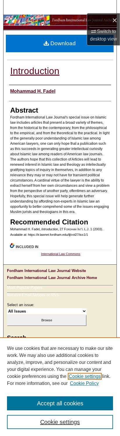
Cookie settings (85, 376)
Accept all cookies (60, 403)
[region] (60, 386)
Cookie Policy (84, 383)
